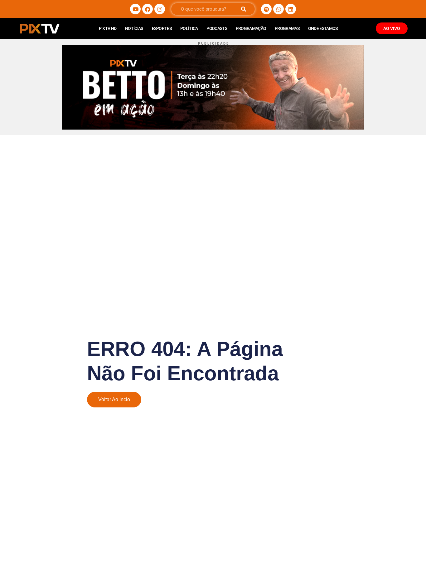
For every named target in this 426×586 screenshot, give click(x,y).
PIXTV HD (107, 28)
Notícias (134, 28)
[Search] (243, 9)
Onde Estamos (323, 28)
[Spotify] (266, 9)
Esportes (162, 28)
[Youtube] (135, 9)
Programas (287, 28)
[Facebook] (147, 9)
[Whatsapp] (278, 9)
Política (189, 28)
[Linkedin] (290, 9)
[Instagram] (159, 9)
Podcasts (216, 28)
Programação (251, 28)
